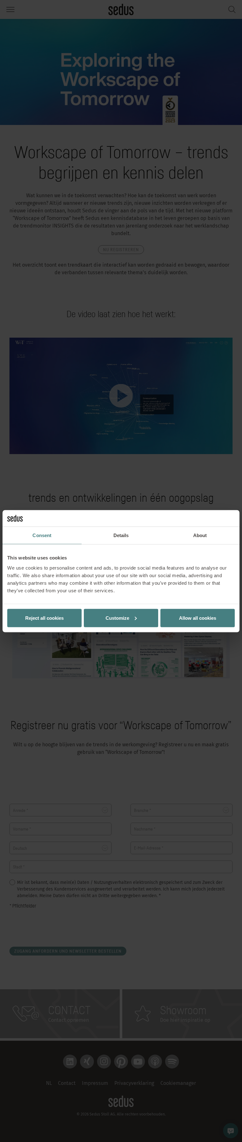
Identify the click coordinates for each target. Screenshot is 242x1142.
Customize (117, 617)
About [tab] (200, 535)
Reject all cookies (44, 617)
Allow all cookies (197, 617)
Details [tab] (121, 535)
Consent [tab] (41, 535)
